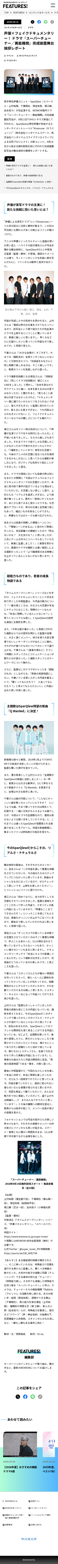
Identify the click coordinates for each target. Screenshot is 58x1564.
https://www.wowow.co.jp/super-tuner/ (26, 1236)
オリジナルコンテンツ (28, 55)
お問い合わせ (36, 1524)
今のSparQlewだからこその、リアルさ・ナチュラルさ (30, 188)
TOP (6, 12)
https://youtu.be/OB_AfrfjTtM (20, 1253)
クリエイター (12, 60)
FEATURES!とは (11, 1501)
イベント (10, 55)
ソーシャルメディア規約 (40, 1515)
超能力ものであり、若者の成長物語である (24, 175)
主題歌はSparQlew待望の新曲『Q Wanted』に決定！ (29, 181)
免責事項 (8, 1524)
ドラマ (30, 27)
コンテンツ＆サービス (39, 12)
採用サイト (35, 1501)
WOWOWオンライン (13, 1508)
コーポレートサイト (39, 1508)
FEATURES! (18, 12)
